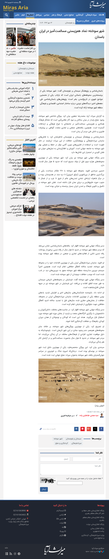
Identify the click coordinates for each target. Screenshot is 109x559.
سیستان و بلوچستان (73, 438)
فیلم (23, 15)
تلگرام (62, 535)
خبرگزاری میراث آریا (98, 6)
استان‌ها (30, 15)
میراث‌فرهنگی (76, 443)
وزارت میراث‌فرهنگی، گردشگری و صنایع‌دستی (92, 537)
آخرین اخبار (30, 140)
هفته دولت (30, 73)
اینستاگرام (60, 510)
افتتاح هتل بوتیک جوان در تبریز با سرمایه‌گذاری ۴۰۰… (19, 127)
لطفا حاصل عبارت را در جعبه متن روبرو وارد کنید (84, 478)
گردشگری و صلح (61, 443)
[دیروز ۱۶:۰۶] (29, 177)
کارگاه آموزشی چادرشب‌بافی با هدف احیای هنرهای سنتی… (18, 91)
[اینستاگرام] (15, 554)
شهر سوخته (58, 438)
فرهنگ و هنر (57, 15)
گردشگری (79, 15)
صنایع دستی (69, 15)
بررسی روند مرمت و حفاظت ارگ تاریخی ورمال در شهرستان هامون (21, 178)
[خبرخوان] (10, 554)
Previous (32, 42)
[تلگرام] (19, 554)
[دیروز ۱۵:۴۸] (29, 209)
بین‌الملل (38, 15)
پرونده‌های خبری (97, 21)
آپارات (62, 523)
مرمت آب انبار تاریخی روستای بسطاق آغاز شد (20, 118)
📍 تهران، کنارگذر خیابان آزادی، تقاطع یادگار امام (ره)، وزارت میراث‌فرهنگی (17, 522)
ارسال (44, 489)
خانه (100, 15)
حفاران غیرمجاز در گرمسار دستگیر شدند (20, 109)
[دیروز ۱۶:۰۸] (29, 162)
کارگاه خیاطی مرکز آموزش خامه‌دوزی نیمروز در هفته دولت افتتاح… (20, 210)
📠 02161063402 (21, 514)
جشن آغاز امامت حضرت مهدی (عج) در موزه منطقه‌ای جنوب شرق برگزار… (21, 51)
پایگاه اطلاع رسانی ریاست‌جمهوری (97, 530)
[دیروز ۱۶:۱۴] (29, 148)
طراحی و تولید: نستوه (92, 551)
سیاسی (46, 15)
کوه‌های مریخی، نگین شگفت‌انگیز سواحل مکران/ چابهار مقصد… (20, 149)
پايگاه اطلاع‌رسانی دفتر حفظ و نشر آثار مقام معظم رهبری (93, 512)
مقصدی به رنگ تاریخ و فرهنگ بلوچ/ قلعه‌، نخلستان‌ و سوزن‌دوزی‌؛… (21, 164)
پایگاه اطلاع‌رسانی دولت (95, 524)
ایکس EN (60, 519)
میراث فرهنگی (91, 15)
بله (63, 527)
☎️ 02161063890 (21, 510)
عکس (17, 15)
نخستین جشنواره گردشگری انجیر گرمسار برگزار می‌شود (19, 99)
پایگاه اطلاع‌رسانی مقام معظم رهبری (93, 519)
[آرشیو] (6, 554)
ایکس (61, 514)
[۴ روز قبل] (20, 37)
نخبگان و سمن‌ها (82, 21)
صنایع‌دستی (17, 73)
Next (9, 42)
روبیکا (62, 531)
